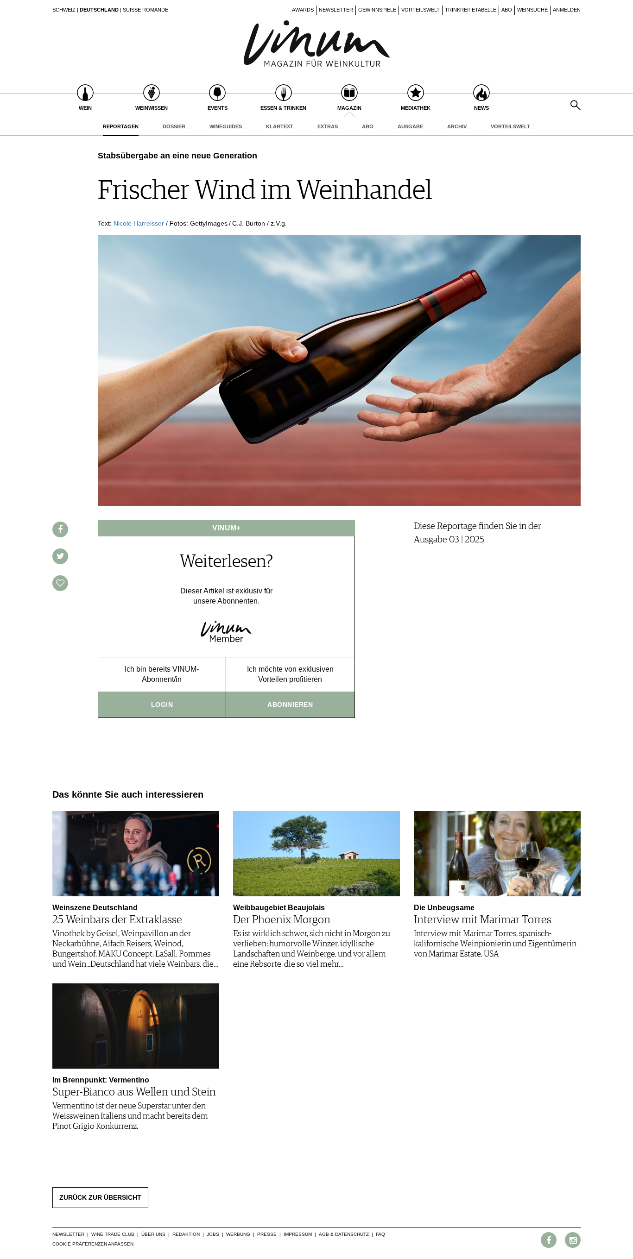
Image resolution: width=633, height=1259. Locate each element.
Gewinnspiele (377, 10)
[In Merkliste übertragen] (60, 583)
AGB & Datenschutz (344, 1234)
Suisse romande (145, 10)
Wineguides (225, 126)
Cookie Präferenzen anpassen (92, 1243)
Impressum (298, 1234)
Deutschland (99, 10)
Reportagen (121, 126)
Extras (327, 126)
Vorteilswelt (420, 10)
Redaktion (186, 1234)
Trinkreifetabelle (470, 10)
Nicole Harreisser (139, 223)
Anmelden (567, 10)
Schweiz (64, 10)
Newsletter (336, 10)
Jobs (213, 1234)
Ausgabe (410, 126)
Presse (267, 1234)
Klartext (279, 126)
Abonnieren (290, 704)
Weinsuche (532, 10)
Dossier (174, 126)
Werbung (238, 1234)
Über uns (153, 1234)
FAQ (380, 1234)
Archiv (457, 126)
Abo (506, 10)
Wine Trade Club (112, 1234)
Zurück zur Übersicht (100, 1197)
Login (162, 704)
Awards (303, 10)
